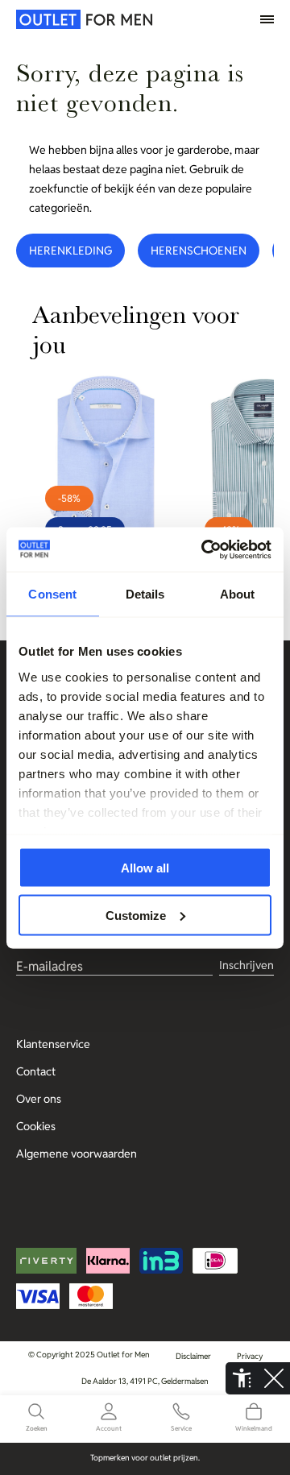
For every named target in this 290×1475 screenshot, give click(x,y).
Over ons (38, 1099)
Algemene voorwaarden (76, 1153)
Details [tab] (145, 594)
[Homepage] (52, 19)
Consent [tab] (52, 594)
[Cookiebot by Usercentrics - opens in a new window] (204, 549)
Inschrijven (246, 965)
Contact (36, 1071)
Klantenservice (53, 1044)
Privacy (250, 1356)
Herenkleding (70, 250)
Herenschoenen (198, 250)
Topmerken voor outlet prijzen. (145, 1457)
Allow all (145, 868)
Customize (136, 915)
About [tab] (237, 594)
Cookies (36, 1126)
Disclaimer (193, 1356)
